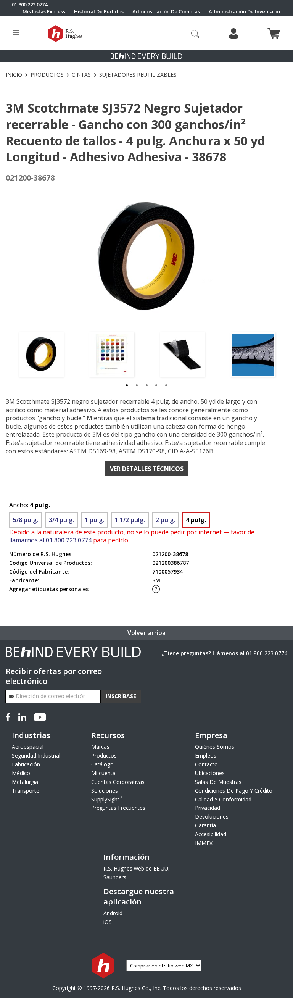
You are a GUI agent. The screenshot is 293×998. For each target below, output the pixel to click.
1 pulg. (94, 520)
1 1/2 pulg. (130, 520)
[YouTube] (40, 716)
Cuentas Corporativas (118, 781)
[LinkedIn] (22, 716)
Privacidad (207, 807)
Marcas (100, 746)
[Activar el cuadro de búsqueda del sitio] (195, 33)
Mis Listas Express (44, 11)
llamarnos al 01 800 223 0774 (50, 540)
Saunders (114, 877)
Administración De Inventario (244, 11)
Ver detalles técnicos (147, 468)
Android (112, 913)
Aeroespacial (27, 746)
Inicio (14, 74)
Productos (47, 74)
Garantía (205, 825)
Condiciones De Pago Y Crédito (233, 790)
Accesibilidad (210, 834)
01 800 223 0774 (266, 653)
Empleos (205, 755)
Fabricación (26, 764)
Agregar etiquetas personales (49, 589)
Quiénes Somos (214, 746)
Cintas (81, 74)
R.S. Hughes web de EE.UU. (136, 868)
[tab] (127, 385)
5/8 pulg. (25, 520)
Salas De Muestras (218, 781)
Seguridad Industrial (36, 755)
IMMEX (204, 842)
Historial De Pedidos (99, 11)
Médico (21, 773)
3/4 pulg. (61, 520)
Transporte (25, 790)
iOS (107, 921)
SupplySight (106, 799)
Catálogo (102, 764)
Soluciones (104, 790)
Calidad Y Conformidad (223, 799)
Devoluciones (212, 816)
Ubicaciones (210, 773)
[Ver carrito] (274, 33)
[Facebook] (9, 716)
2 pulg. (165, 520)
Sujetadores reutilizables (138, 74)
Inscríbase (121, 696)
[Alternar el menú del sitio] (16, 33)
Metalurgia (25, 781)
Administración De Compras (166, 11)
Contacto (206, 764)
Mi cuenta (103, 773)
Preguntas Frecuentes (118, 807)
